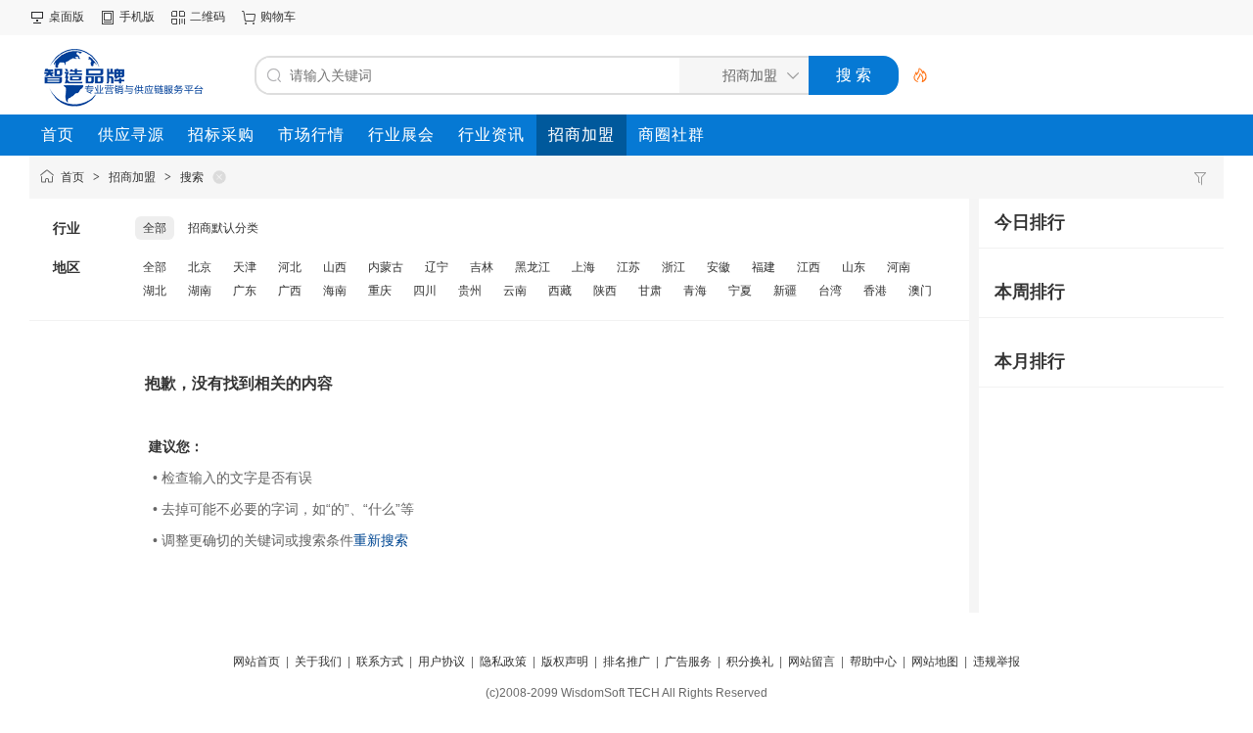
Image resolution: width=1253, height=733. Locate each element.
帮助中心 (873, 661)
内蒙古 (385, 267)
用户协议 (441, 661)
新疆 (785, 291)
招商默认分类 (223, 228)
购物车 (278, 16)
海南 (335, 291)
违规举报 (996, 661)
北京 (199, 267)
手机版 (137, 16)
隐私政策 (503, 661)
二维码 (207, 16)
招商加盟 (132, 177)
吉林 (481, 267)
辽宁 (436, 267)
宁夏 (740, 291)
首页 (72, 177)
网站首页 (256, 661)
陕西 (605, 291)
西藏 (560, 291)
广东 (244, 291)
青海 (695, 291)
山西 (335, 267)
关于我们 (318, 661)
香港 (875, 291)
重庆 (380, 291)
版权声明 (564, 661)
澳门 (920, 291)
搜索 (192, 177)
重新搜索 (380, 540)
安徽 (718, 267)
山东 (853, 267)
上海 (583, 267)
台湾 (830, 291)
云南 (515, 291)
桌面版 (66, 16)
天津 (244, 267)
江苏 (628, 267)
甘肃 (650, 291)
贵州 (470, 291)
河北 (290, 267)
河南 (898, 267)
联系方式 (379, 661)
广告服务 (688, 661)
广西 (290, 291)
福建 (763, 267)
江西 (808, 267)
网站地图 (934, 661)
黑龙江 (532, 267)
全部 (154, 228)
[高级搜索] (913, 75)
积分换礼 (749, 661)
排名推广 (626, 661)
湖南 (199, 291)
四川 (425, 291)
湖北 (154, 291)
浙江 (673, 267)
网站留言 (811, 661)
